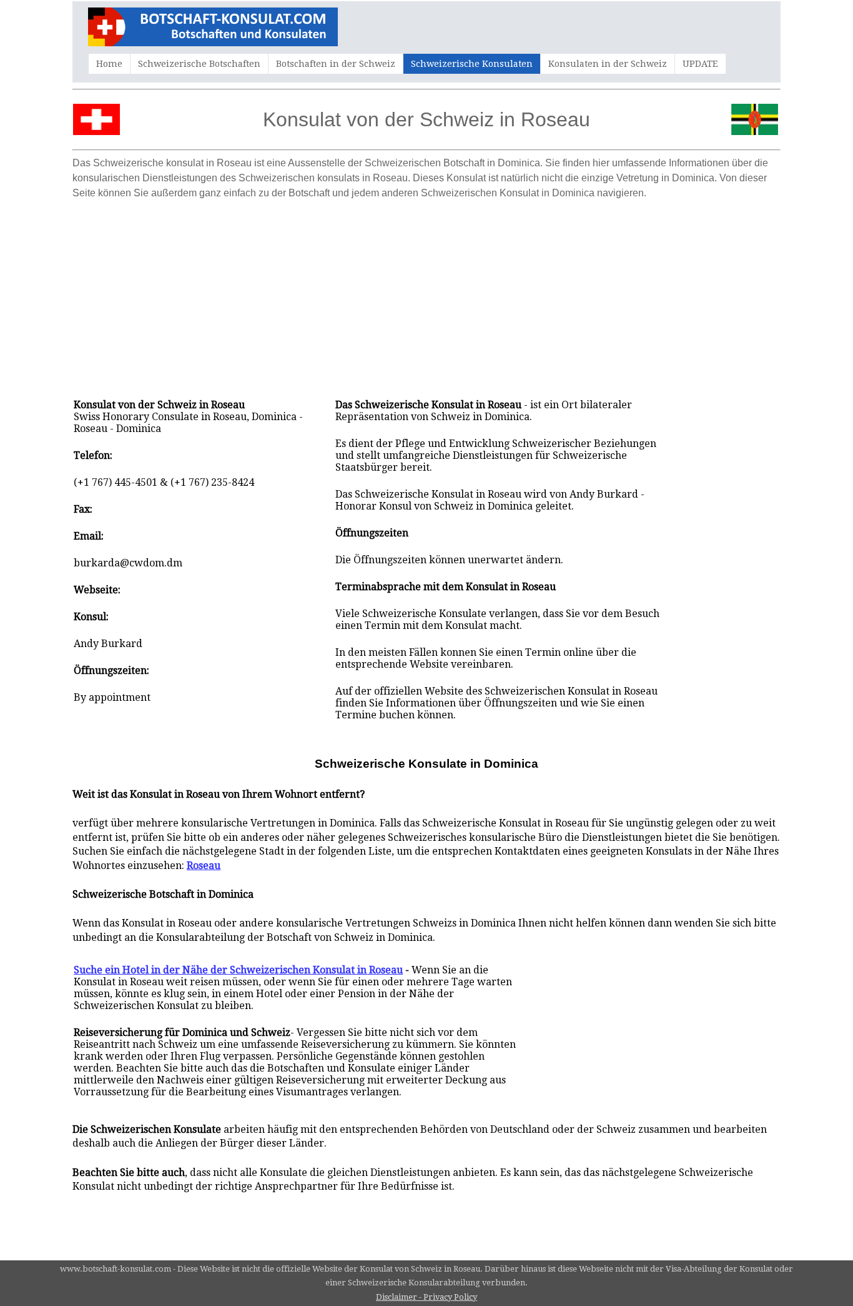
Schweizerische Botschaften (199, 64)
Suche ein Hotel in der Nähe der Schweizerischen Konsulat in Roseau (238, 970)
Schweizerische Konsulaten (472, 64)
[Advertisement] (426, 292)
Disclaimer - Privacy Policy (426, 1297)
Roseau (203, 866)
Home (109, 64)
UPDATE (700, 64)
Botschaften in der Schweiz (335, 64)
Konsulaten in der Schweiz (607, 64)
